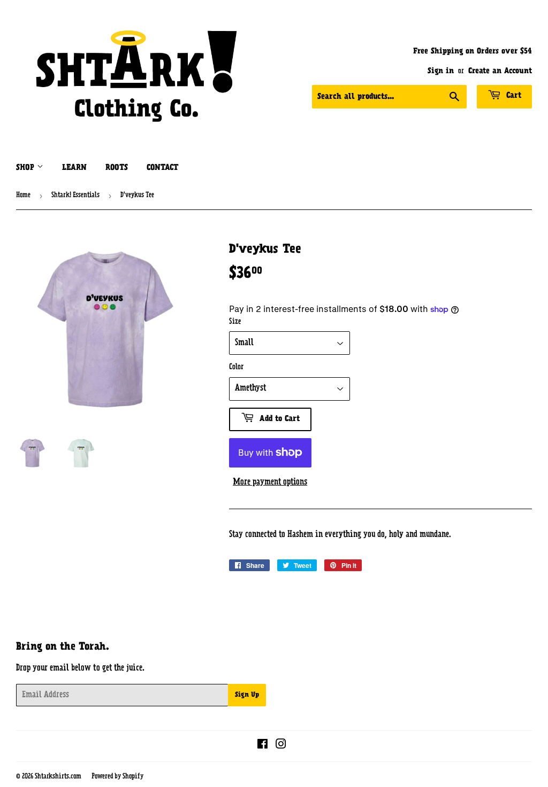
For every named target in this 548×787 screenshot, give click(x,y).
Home (23, 195)
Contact (162, 168)
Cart (512, 96)
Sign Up (247, 695)
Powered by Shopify (117, 776)
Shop (26, 168)
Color (236, 367)
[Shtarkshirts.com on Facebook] (262, 746)
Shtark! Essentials (75, 195)
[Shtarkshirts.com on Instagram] (281, 746)
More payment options (270, 482)
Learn (74, 168)
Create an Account (500, 71)
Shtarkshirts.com (58, 776)
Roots (116, 168)
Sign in (441, 71)
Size (235, 322)
